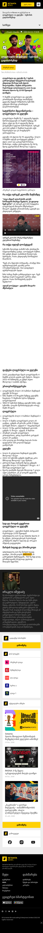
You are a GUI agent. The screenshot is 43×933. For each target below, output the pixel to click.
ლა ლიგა (14, 678)
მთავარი (6, 12)
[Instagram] (6, 911)
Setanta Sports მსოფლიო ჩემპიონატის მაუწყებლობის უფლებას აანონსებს (22, 736)
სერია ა (13, 685)
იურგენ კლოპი (21, 72)
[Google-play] (16, 911)
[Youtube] (9, 911)
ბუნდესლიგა (15, 670)
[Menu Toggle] (38, 4)
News (14, 12)
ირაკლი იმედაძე (12, 32)
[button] (39, 25)
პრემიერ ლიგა (16, 662)
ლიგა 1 (13, 693)
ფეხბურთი (23, 12)
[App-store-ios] (12, 911)
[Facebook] (2, 911)
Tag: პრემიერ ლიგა (8, 72)
